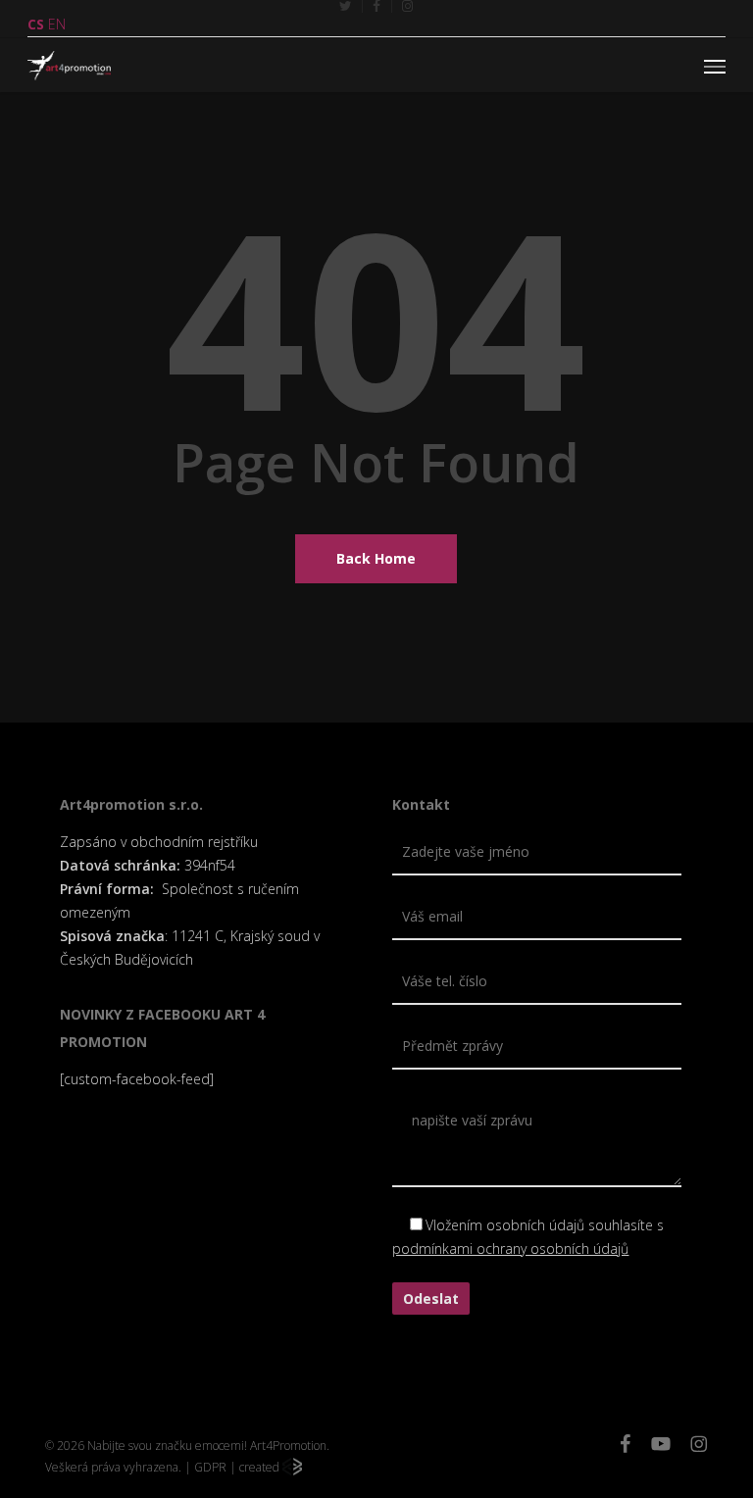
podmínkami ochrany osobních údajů (510, 1248)
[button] (715, 65)
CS (35, 24)
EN (57, 24)
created (260, 1467)
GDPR (210, 1467)
